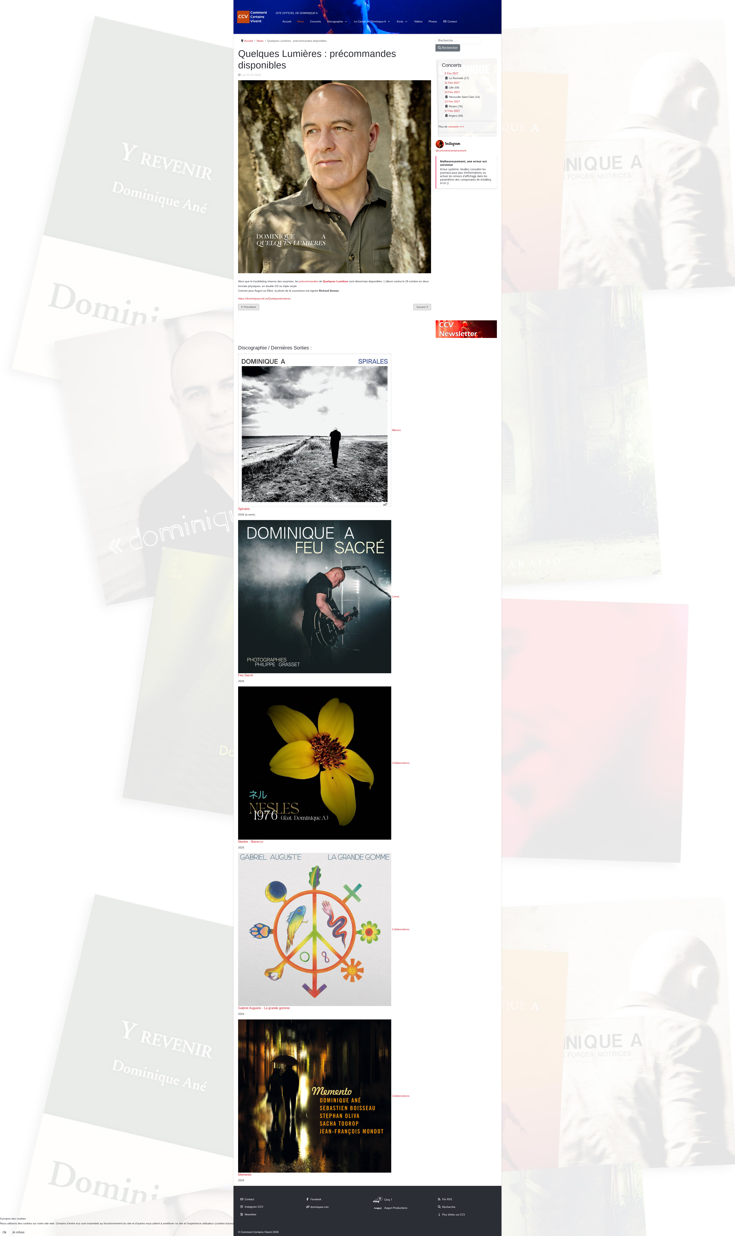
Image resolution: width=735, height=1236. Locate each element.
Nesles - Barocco (250, 841)
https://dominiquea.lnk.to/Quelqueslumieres (264, 298)
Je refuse (18, 1232)
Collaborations (400, 762)
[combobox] (458, 40)
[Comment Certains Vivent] (252, 17)
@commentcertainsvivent (451, 150)
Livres (395, 596)
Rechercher (449, 47)
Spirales (244, 509)
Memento (244, 1174)
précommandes (308, 281)
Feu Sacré (245, 675)
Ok (4, 1232)
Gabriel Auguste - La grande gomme (264, 1008)
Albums (396, 430)
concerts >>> (456, 126)
